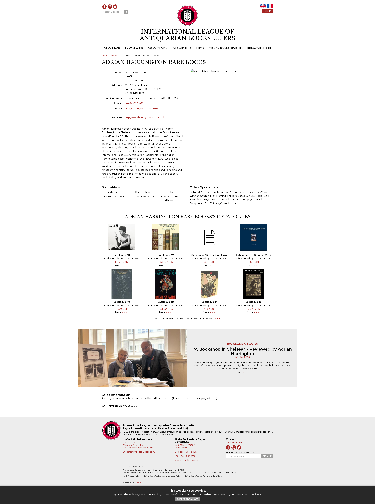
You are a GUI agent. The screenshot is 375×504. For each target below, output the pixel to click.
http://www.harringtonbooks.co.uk (145, 117)
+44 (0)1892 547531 (135, 103)
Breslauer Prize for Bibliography (139, 452)
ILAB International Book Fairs (138, 447)
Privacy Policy (222, 494)
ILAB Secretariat (234, 442)
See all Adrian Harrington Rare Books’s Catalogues (184, 318)
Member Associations (134, 445)
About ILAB (112, 47)
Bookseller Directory (185, 445)
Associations (157, 47)
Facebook (104, 6)
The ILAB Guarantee (185, 456)
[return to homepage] (112, 430)
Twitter (115, 6)
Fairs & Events (181, 47)
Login (268, 11)
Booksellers (134, 47)
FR (270, 6)
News (200, 47)
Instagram (110, 6)
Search (126, 12)
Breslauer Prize (259, 47)
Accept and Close (187, 499)
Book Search (181, 447)
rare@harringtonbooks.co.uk (141, 108)
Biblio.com (139, 482)
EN (263, 6)
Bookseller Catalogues (186, 452)
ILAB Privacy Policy (131, 476)
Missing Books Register (226, 47)
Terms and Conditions (248, 494)
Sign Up (267, 456)
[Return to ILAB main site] (187, 15)
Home (105, 56)
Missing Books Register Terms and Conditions (203, 476)
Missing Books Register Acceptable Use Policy (162, 476)
